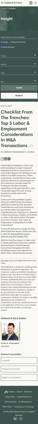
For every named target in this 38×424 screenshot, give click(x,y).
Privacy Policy (10, 397)
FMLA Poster (7, 407)
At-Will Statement (24, 402)
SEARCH (19, 95)
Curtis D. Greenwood (14, 152)
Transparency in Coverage (24, 407)
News (24, 42)
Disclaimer (28, 392)
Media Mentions (9, 47)
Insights (12, 8)
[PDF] (2, 159)
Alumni (19, 392)
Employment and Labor (11, 369)
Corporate (6, 360)
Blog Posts (16, 42)
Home (3, 8)
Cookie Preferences (24, 397)
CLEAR (19, 88)
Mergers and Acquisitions (11, 377)
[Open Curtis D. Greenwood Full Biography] (10, 339)
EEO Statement (10, 402)
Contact (11, 392)
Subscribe (4, 260)
